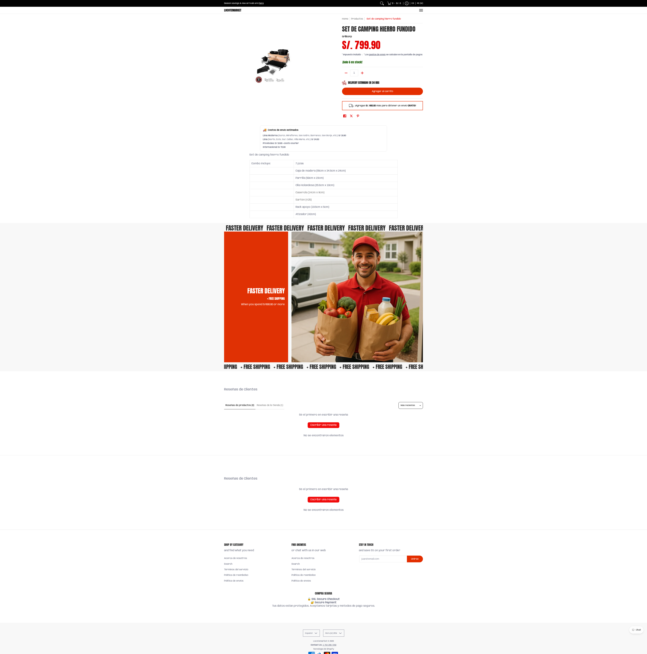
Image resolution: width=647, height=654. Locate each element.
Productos (357, 19)
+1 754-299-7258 (329, 645)
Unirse (415, 559)
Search (228, 564)
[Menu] (421, 10)
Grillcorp (347, 36)
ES (413, 3)
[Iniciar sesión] (406, 3)
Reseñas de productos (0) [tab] (239, 405)
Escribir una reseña (323, 425)
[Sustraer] (346, 73)
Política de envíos (233, 581)
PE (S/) (420, 3)
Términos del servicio (236, 569)
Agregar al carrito (382, 91)
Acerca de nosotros (235, 558)
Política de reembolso (236, 575)
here (261, 3)
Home (345, 19)
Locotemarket (232, 10)
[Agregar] (362, 73)
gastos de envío (377, 55)
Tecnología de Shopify (323, 649)
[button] (344, 116)
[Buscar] (382, 3)
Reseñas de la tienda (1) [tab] (270, 405)
